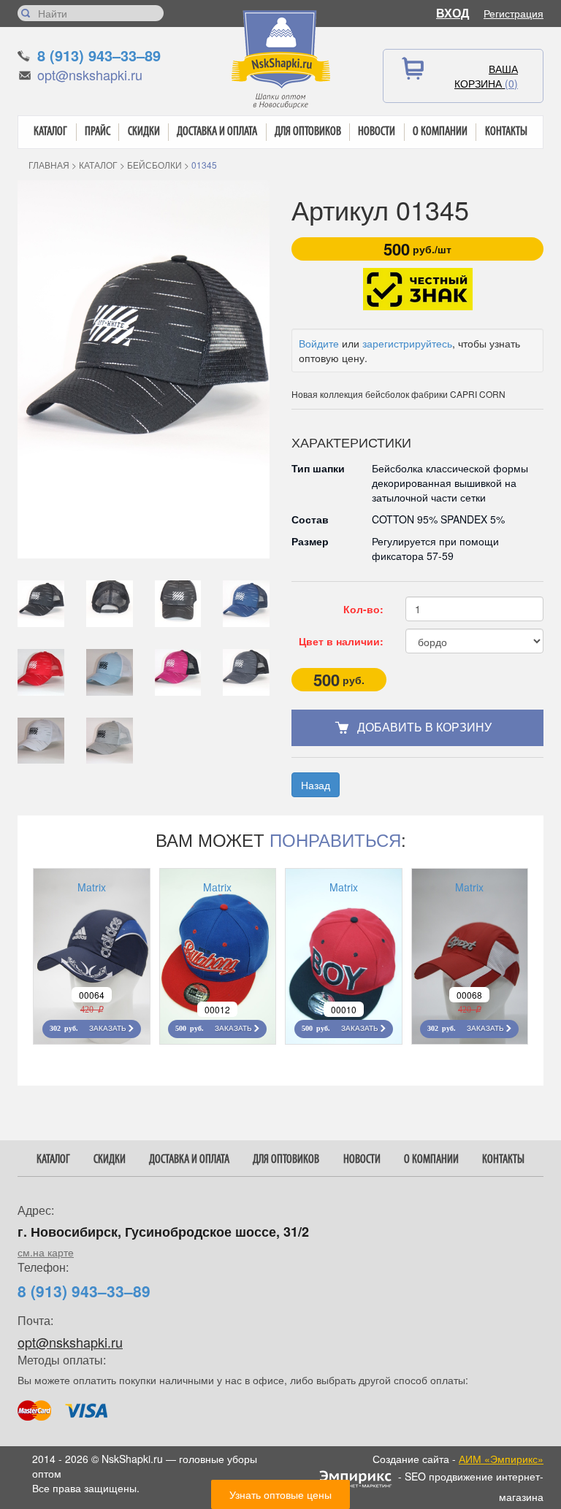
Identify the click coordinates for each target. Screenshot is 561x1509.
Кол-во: (363, 609)
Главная (48, 164)
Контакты (506, 132)
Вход (452, 12)
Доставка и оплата (217, 132)
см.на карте (46, 1252)
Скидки (144, 132)
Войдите (319, 343)
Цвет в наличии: (341, 641)
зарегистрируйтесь (407, 343)
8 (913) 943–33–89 (99, 55)
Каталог (50, 132)
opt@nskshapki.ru (89, 74)
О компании (440, 132)
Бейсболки (154, 164)
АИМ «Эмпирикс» (501, 1458)
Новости (376, 132)
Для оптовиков (308, 132)
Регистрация (513, 13)
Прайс (97, 132)
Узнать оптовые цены (280, 1494)
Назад (315, 784)
